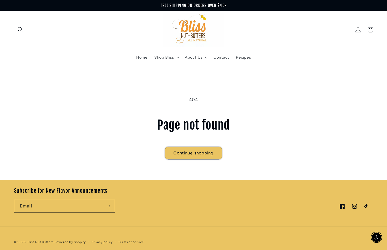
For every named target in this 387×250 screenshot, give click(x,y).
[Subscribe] (108, 206)
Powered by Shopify (70, 242)
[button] (20, 30)
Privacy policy (102, 242)
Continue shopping (193, 153)
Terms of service (131, 242)
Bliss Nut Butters (41, 242)
